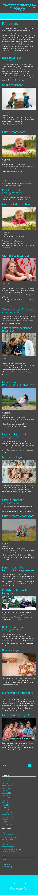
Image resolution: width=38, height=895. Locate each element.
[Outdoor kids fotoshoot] (19, 228)
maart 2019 (5, 805)
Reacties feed (6, 864)
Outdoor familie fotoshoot (18, 516)
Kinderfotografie (7, 844)
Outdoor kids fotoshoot (16, 204)
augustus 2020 (7, 793)
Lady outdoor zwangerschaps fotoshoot (18, 383)
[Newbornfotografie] (19, 481)
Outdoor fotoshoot (13, 132)
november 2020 (7, 786)
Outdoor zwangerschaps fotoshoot (17, 329)
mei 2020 (5, 795)
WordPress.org (7, 867)
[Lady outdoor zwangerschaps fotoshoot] (19, 409)
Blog (3, 832)
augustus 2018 (6, 819)
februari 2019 (6, 807)
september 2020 (7, 790)
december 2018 (7, 812)
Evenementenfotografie (16, 715)
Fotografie (5, 842)
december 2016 (7, 824)
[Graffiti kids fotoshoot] (19, 280)
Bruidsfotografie (7, 835)
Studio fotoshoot (12, 84)
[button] (19, 16)
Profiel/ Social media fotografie (14, 591)
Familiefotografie (7, 839)
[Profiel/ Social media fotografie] (19, 609)
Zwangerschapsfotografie (10, 851)
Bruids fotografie (12, 650)
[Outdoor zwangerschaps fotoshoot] (19, 355)
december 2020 (7, 783)
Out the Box (22, 889)
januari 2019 (6, 810)
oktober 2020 (6, 788)
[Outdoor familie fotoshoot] (19, 540)
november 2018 (7, 815)
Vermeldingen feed (8, 862)
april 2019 (5, 803)
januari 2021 (5, 781)
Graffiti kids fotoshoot (15, 255)
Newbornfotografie (14, 457)
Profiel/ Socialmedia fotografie (12, 849)
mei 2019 (5, 800)
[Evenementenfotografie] (19, 739)
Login (4, 859)
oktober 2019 (6, 798)
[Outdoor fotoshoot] (19, 156)
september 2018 (7, 817)
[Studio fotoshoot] (19, 109)
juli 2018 (4, 822)
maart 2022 (5, 778)
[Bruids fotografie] (19, 674)
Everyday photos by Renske (19, 7)
